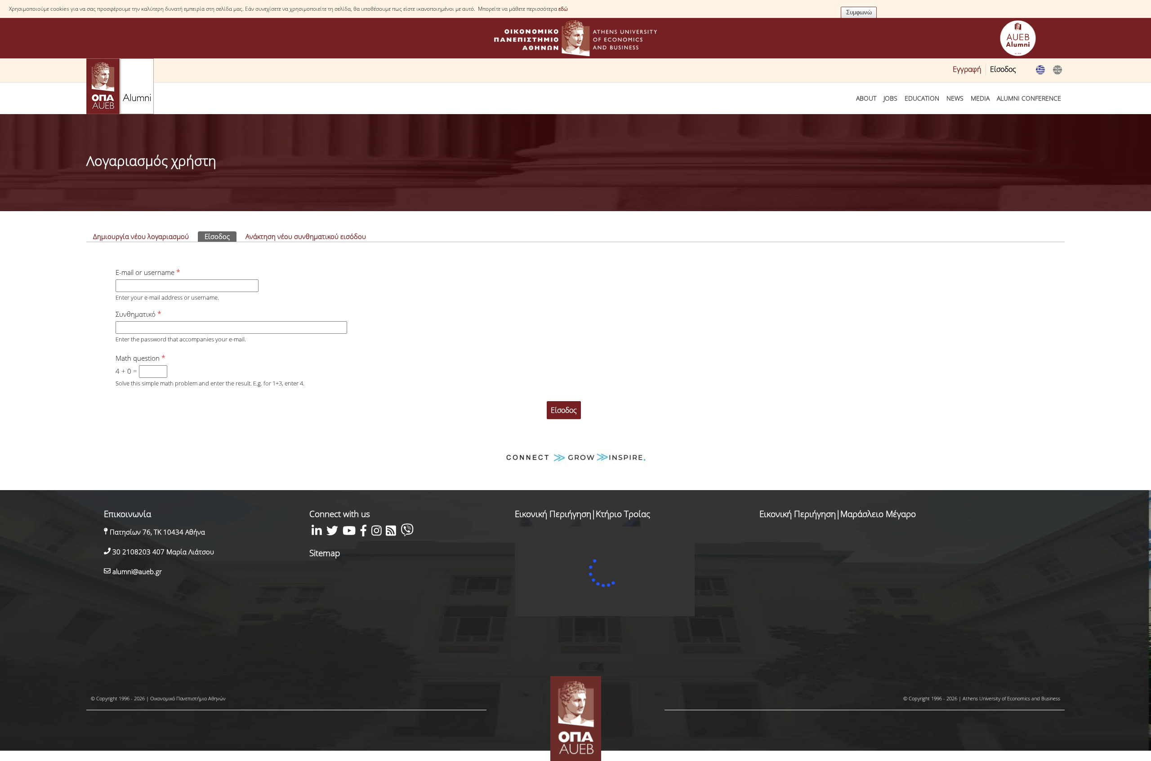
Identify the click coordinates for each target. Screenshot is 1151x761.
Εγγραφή (967, 69)
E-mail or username (148, 272)
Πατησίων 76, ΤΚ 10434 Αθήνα (156, 531)
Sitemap (324, 552)
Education (922, 98)
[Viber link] (407, 532)
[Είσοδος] (1040, 72)
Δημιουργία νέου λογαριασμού (141, 236)
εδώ (563, 9)
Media (980, 98)
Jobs (890, 98)
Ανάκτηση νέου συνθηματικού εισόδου (305, 236)
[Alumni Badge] (1018, 39)
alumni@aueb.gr (136, 571)
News (955, 98)
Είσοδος (1003, 69)
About (866, 98)
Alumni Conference (1029, 98)
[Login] (1057, 72)
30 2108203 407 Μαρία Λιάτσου (162, 551)
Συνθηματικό (138, 314)
